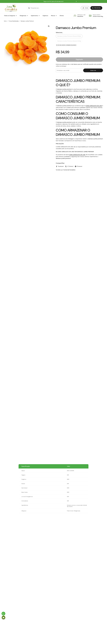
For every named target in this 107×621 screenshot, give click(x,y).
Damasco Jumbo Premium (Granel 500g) (69, 41)
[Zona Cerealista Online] (11, 8)
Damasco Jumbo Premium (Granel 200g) (69, 36)
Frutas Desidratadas (14, 21)
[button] (96, 8)
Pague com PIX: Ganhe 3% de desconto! (53, 1)
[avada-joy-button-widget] (3, 617)
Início (5, 21)
